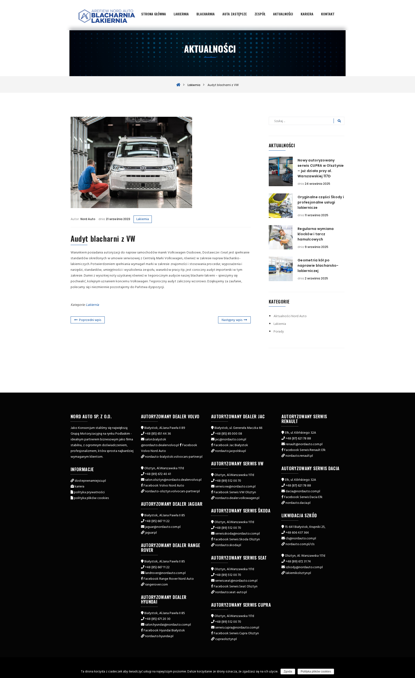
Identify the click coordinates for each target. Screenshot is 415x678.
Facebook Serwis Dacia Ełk (303, 497)
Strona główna (153, 13)
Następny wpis (232, 320)
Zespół (260, 13)
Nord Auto (87, 219)
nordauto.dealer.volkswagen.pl (237, 498)
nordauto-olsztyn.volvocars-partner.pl (172, 491)
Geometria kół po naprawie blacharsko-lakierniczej (318, 265)
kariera (79, 486)
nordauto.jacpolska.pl (230, 451)
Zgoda (288, 671)
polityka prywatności (89, 492)
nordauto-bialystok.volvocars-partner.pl (173, 457)
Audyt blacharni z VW (103, 238)
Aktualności (283, 13)
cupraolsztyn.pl (226, 639)
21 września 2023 (117, 219)
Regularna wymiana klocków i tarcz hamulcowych (316, 234)
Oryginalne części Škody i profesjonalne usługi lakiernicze (321, 202)
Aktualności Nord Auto (290, 316)
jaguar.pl (151, 533)
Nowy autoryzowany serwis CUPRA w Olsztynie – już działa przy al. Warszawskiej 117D (321, 168)
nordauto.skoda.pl (228, 545)
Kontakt (328, 13)
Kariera (307, 13)
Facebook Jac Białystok (231, 445)
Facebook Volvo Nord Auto (164, 485)
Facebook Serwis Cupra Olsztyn (236, 633)
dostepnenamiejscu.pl (90, 481)
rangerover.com (156, 584)
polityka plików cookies (91, 498)
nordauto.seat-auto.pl (231, 592)
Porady (279, 331)
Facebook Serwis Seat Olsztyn (235, 586)
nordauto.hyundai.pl (159, 636)
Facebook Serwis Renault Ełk (305, 450)
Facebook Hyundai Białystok (164, 630)
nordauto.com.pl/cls (300, 544)
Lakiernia (181, 13)
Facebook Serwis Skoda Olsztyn (237, 539)
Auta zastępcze (234, 13)
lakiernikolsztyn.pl (298, 573)
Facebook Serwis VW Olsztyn (235, 492)
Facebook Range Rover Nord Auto (169, 579)
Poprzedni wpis (90, 320)
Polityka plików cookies (316, 671)
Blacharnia (205, 13)
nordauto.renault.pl (299, 456)
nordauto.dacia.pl (298, 503)
